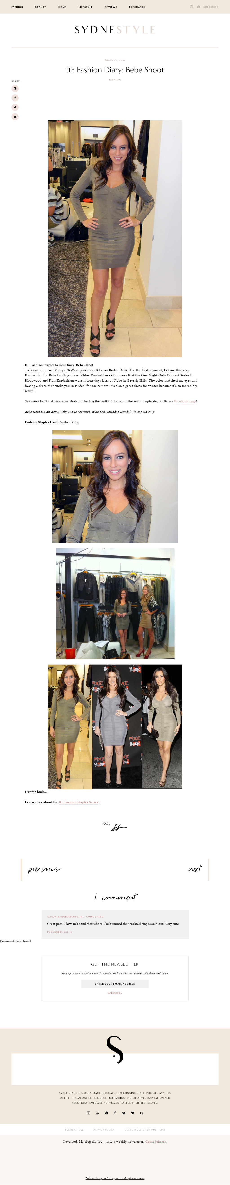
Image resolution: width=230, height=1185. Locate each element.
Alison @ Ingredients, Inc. (66, 916)
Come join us (155, 1141)
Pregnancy (137, 7)
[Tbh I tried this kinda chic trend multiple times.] (165, 1069)
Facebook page (185, 401)
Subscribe (211, 7)
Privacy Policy (104, 1130)
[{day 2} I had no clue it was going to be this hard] (198, 1069)
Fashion (17, 7)
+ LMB (161, 1130)
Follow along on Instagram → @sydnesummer (115, 1178)
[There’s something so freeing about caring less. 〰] (98, 1069)
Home (62, 7)
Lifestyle (86, 7)
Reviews (111, 7)
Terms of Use (74, 1130)
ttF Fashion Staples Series (78, 802)
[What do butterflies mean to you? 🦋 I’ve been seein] (31, 1069)
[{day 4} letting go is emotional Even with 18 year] (65, 1069)
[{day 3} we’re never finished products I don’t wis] (131, 1069)
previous (45, 870)
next (195, 870)
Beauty (40, 7)
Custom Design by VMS (141, 1130)
